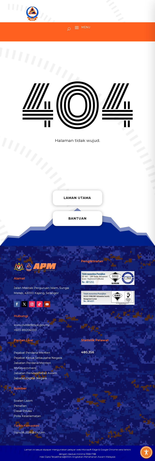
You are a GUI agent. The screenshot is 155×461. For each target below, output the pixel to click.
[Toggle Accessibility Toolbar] (146, 452)
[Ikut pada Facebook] (17, 304)
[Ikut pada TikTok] (39, 304)
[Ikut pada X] (24, 304)
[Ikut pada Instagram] (32, 304)
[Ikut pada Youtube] (47, 304)
